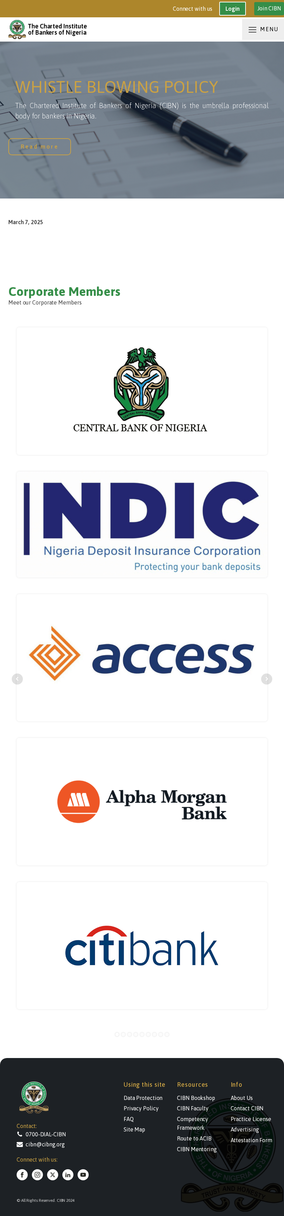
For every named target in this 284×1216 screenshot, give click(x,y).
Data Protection (143, 1098)
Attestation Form (251, 1140)
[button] (51, 1134)
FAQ (129, 1119)
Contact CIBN (247, 1108)
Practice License (251, 1119)
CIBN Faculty (192, 1108)
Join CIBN (269, 8)
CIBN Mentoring (197, 1149)
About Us (242, 1098)
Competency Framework (192, 1123)
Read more (40, 146)
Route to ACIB (194, 1138)
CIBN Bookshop (196, 1098)
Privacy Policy (141, 1108)
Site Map (134, 1129)
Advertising (245, 1129)
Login (232, 9)
